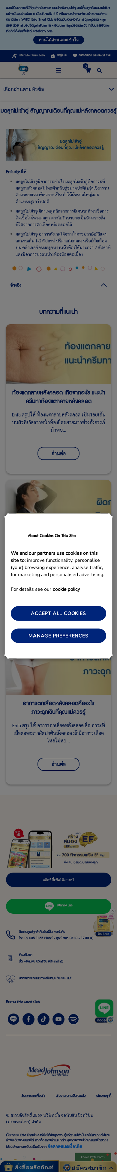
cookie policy (66, 589)
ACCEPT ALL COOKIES (58, 613)
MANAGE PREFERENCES (58, 635)
